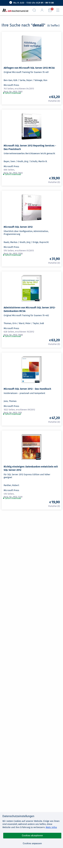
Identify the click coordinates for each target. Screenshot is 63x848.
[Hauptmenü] (59, 10)
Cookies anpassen (32, 843)
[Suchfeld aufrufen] (35, 10)
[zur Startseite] (15, 10)
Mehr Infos (51, 827)
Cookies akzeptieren (32, 835)
